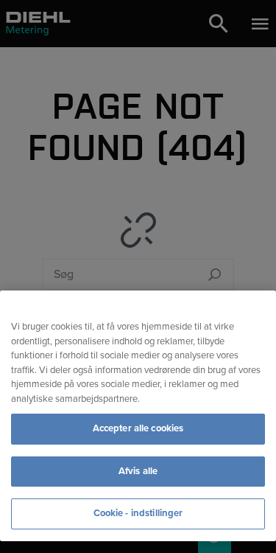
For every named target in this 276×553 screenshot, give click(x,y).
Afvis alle (138, 471)
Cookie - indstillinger (138, 513)
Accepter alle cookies (138, 428)
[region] (138, 416)
